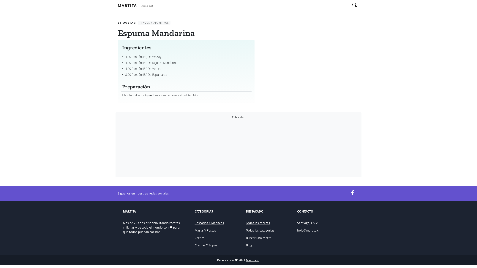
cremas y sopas (206, 245)
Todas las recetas (258, 223)
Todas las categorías (260, 230)
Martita (127, 5)
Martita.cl (252, 260)
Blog (249, 245)
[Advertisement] (229, 148)
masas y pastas (205, 230)
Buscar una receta (258, 238)
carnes (200, 238)
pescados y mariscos (209, 223)
